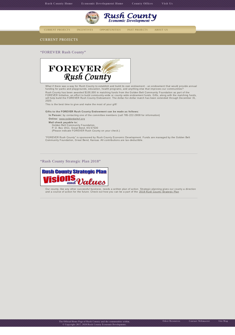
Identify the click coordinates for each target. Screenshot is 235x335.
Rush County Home (59, 3)
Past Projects (137, 30)
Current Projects (57, 30)
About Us (161, 30)
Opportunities (110, 30)
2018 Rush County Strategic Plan (159, 191)
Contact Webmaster (199, 321)
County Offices (142, 3)
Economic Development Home (102, 3)
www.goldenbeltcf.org (72, 118)
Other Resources (171, 321)
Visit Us (167, 3)
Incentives (85, 30)
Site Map (223, 321)
